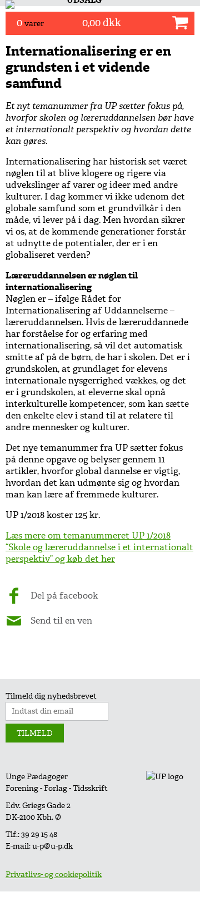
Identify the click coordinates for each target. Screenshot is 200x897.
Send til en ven (61, 620)
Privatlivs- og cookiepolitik (54, 874)
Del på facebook (64, 595)
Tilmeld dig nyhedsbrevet (51, 696)
